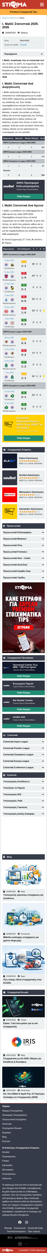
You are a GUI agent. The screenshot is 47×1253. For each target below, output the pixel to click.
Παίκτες (13, 18)
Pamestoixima (8, 1156)
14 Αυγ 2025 (9, 361)
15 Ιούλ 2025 (9, 391)
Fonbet (5, 1161)
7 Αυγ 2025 (9, 373)
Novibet (5, 1152)
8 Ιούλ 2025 (9, 403)
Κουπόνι (6, 1141)
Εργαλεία (6, 1133)
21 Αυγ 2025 (9, 349)
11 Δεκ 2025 (9, 272)
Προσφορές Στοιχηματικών (14, 1115)
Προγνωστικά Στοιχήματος (14, 1119)
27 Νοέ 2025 (9, 284)
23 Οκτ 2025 (9, 307)
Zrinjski (23, 45)
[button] (42, 54)
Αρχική (5, 18)
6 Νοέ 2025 (9, 295)
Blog (4, 1137)
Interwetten (7, 1165)
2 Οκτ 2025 (9, 319)
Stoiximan (6, 1178)
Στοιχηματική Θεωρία (12, 1128)
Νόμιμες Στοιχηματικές (12, 1111)
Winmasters (7, 1170)
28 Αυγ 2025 (9, 338)
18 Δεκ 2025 (9, 260)
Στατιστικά (6, 1124)
